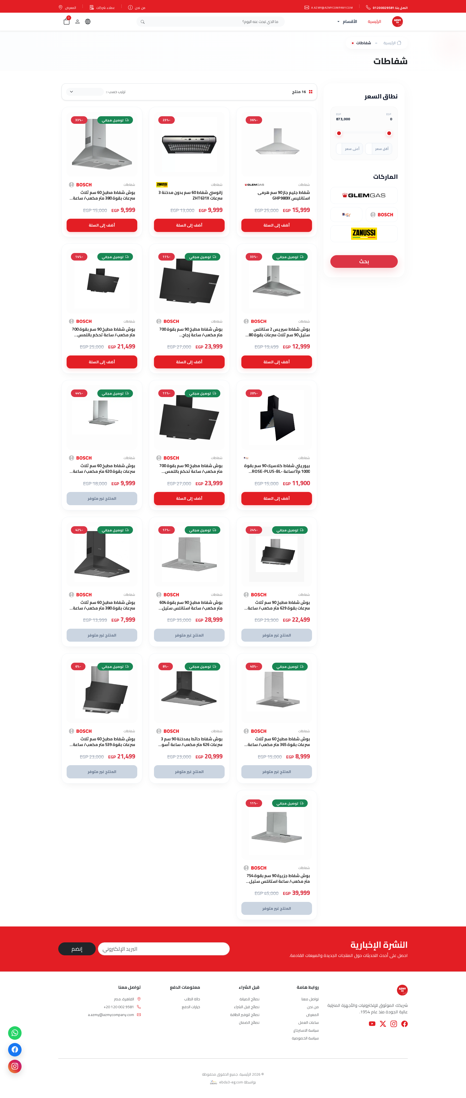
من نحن (140, 8)
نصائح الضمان (249, 1022)
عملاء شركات (105, 8)
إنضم (77, 949)
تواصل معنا (310, 999)
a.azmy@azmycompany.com (332, 7)
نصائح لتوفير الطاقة (244, 1014)
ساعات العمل (308, 1022)
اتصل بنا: (390, 8)
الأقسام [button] (350, 21)
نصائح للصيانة (249, 999)
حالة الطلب (192, 999)
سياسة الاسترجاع (306, 1030)
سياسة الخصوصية (305, 1038)
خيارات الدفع (191, 1006)
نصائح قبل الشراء (246, 1006)
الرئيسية (374, 21)
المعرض (70, 8)
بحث (364, 261)
